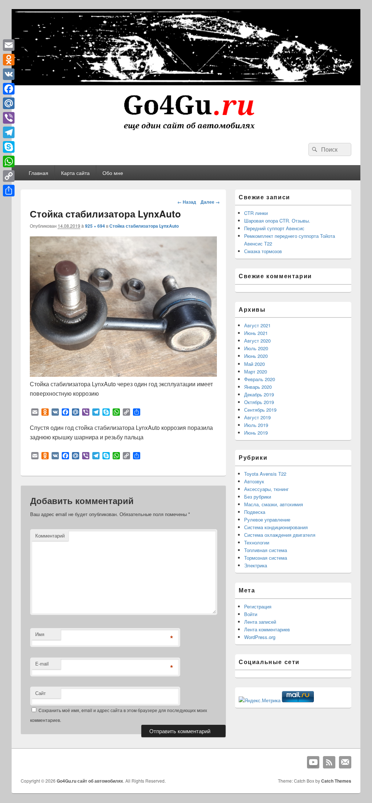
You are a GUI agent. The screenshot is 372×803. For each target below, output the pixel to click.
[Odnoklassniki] (8, 59)
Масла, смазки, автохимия (273, 504)
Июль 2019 (256, 425)
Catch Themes (336, 781)
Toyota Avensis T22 (265, 473)
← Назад (186, 202)
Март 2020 (255, 371)
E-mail (42, 663)
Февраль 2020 (259, 379)
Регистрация (257, 606)
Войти (250, 614)
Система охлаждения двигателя (279, 534)
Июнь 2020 (256, 355)
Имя (39, 634)
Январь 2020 (258, 386)
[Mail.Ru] (8, 103)
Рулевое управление (267, 519)
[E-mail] (345, 762)
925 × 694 (95, 226)
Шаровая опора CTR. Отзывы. (277, 220)
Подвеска (254, 511)
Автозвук (254, 481)
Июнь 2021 (256, 332)
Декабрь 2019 (259, 394)
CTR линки (256, 212)
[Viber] (8, 118)
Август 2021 (257, 325)
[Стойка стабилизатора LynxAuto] (123, 374)
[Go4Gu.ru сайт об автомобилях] (186, 131)
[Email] (8, 45)
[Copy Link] (8, 176)
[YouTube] (313, 762)
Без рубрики (257, 496)
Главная (38, 172)
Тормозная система (265, 557)
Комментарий (50, 535)
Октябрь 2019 (259, 402)
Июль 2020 (256, 348)
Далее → (210, 202)
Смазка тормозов (263, 251)
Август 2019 (257, 417)
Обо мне (112, 172)
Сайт (40, 693)
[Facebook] (8, 88)
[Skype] (8, 147)
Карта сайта (75, 172)
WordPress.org (259, 637)
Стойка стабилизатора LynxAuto (144, 226)
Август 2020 (257, 340)
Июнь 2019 (256, 432)
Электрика (255, 565)
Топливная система (265, 550)
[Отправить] (8, 190)
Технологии (256, 542)
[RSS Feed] (329, 762)
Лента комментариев (267, 629)
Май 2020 (254, 363)
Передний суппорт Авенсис (274, 228)
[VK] (8, 74)
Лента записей (260, 621)
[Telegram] (8, 132)
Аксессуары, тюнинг (266, 489)
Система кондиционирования (276, 527)
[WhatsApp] (8, 161)
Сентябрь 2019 (260, 409)
